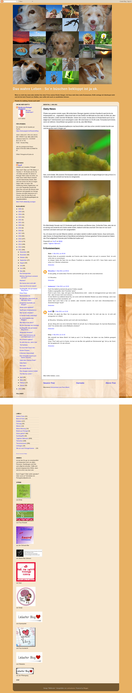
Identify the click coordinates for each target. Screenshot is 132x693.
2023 (20, 217)
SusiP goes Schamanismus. (28, 310)
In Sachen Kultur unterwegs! (28, 315)
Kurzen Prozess (24, 350)
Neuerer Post (49, 383)
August (22, 263)
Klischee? (23, 280)
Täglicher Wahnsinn (54, 243)
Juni (21, 268)
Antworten (51, 265)
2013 (20, 244)
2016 (20, 236)
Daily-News (23, 363)
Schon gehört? (20, 433)
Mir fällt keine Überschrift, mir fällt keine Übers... (29, 299)
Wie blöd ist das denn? (27, 322)
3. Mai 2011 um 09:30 (58, 253)
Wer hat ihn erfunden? (26, 313)
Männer (18, 426)
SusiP (55, 241)
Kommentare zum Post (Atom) (60, 387)
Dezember (23, 252)
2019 (20, 228)
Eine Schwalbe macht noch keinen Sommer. (28, 356)
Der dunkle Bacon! (25, 368)
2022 (20, 220)
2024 (20, 214)
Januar (22, 385)
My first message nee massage (29, 325)
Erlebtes (18, 421)
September (23, 260)
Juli (21, 265)
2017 (20, 233)
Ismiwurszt (51, 286)
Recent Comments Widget (21, 453)
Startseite (80, 383)
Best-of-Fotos (20, 418)
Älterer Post (111, 383)
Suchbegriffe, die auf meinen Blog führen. (28, 289)
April (21, 377)
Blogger (85, 688)
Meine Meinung (21, 428)
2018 (20, 230)
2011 (20, 249)
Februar (22, 382)
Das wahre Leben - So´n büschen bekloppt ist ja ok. (55, 89)
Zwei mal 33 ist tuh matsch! (28, 286)
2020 (20, 225)
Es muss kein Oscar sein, (27, 347)
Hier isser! (23, 365)
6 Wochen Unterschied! (27, 353)
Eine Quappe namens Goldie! (29, 371)
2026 (20, 209)
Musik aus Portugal (22, 431)
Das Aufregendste (25, 273)
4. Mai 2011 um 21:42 (58, 334)
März (21, 380)
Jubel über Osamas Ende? (28, 360)
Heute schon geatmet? (27, 307)
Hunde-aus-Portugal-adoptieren (25, 108)
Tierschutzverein (21, 443)
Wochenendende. (25, 296)
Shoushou (51, 271)
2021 (20, 222)
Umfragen (19, 446)
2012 (20, 247)
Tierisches (19, 441)
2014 (20, 241)
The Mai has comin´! (26, 374)
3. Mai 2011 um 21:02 (61, 311)
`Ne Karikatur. (24, 345)
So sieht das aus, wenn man (28, 342)
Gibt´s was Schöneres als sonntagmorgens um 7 (27, 336)
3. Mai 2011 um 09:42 (62, 271)
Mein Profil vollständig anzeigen (26, 201)
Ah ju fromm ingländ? (26, 339)
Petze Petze (23, 293)
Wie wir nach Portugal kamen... (25, 448)
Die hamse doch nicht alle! (28, 283)
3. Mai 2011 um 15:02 (62, 286)
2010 (20, 389)
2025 (20, 211)
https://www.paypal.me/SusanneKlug (27, 131)
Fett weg (19, 423)
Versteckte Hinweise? (26, 332)
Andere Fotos (20, 416)
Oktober (22, 257)
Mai (21, 271)
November (23, 254)
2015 (20, 238)
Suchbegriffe (20, 436)
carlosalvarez (71, 688)
